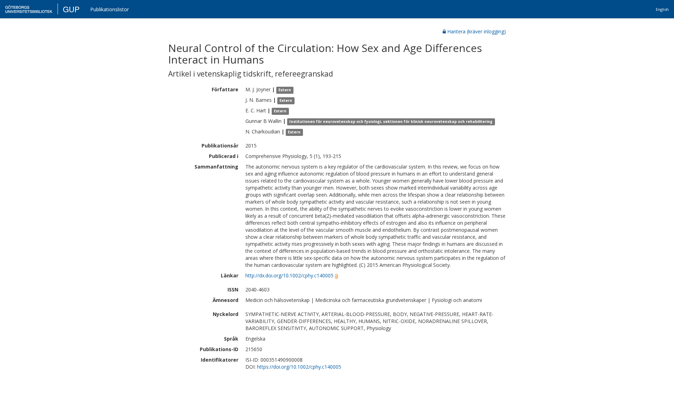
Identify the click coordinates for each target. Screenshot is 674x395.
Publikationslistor (109, 9)
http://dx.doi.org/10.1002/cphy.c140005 (289, 275)
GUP (71, 9)
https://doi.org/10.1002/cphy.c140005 (299, 366)
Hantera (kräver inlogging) (476, 31)
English (662, 9)
